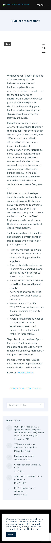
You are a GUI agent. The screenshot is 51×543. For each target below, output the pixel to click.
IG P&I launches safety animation (25, 489)
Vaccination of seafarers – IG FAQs (27, 466)
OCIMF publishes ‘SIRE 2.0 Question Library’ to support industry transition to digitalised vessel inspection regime (29, 431)
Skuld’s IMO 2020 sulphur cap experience (28, 478)
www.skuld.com (25, 372)
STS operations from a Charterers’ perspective (25, 445)
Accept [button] (11, 534)
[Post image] (9, 428)
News (8, 44)
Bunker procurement (24, 456)
